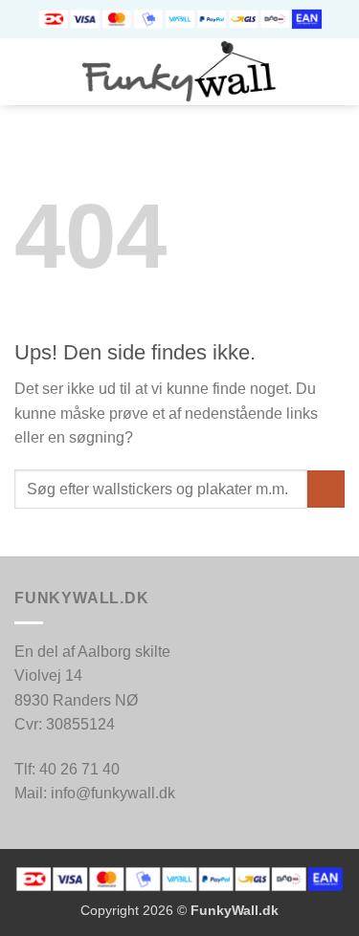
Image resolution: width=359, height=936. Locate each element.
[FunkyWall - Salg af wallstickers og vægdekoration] (179, 71)
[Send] (326, 489)
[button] (25, 71)
